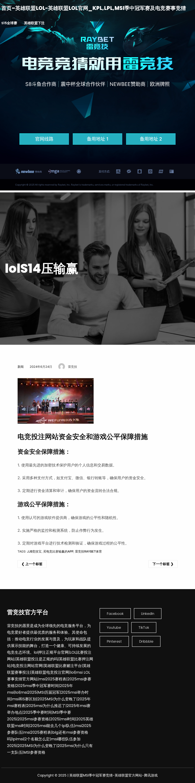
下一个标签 (161, 563)
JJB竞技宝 (34, 551)
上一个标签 (33, 563)
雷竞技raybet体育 (88, 551)
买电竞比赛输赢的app (58, 551)
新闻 (21, 367)
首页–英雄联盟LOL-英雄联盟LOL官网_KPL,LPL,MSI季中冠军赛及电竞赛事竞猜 (93, 8)
